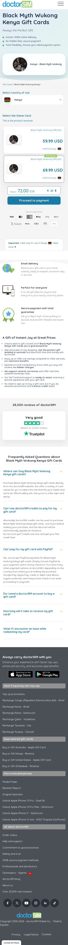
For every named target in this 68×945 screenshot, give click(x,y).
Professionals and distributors (19, 866)
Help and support (12, 841)
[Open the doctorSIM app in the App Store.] (20, 674)
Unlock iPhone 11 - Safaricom (22, 813)
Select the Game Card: (16, 115)
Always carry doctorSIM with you (26, 657)
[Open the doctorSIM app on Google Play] (47, 674)
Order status (9, 835)
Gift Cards (7, 84)
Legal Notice (31, 934)
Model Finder (9, 781)
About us (7, 885)
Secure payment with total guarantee (37, 310)
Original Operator (12, 794)
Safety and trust (11, 853)
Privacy (16, 934)
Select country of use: (16, 92)
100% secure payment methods (20, 860)
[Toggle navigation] (61, 4)
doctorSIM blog (11, 878)
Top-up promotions (13, 694)
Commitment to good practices (20, 847)
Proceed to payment (34, 200)
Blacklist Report (11, 788)
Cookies (46, 934)
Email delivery (29, 263)
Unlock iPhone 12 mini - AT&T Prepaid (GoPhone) (33, 819)
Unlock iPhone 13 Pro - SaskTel (23, 800)
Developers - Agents (16, 872)
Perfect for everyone (34, 287)
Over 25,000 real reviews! (17, 891)
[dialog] (11, 942)
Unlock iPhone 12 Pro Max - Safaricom (27, 806)
